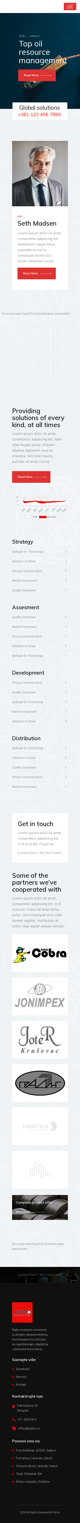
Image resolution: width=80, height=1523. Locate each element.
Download (22, 1369)
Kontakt (21, 1384)
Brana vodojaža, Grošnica (33, 1481)
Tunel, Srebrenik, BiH (29, 1474)
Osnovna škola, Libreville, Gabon (37, 1466)
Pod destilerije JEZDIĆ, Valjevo (36, 1450)
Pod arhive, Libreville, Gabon (34, 1458)
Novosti (21, 1377)
